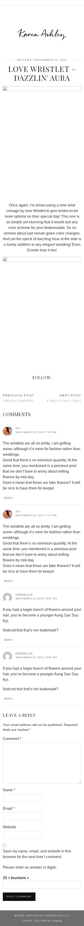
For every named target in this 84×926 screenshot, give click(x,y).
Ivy (18, 428)
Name (9, 790)
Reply (8, 498)
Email (9, 808)
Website (9, 827)
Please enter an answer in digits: (30, 867)
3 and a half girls (63, 398)
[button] (80, 3)
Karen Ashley (42, 33)
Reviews (24, 59)
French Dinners (18, 398)
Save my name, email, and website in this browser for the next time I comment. (37, 854)
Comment (12, 739)
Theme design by (42, 920)
